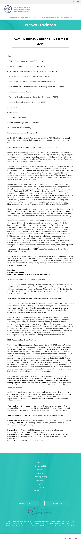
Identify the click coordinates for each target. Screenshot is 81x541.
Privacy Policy (40, 480)
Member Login (25, 503)
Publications (40, 473)
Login (72, 2)
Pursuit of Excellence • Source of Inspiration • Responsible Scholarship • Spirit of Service (40, 17)
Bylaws (40, 484)
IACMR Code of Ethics (40, 491)
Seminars (40, 470)
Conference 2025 (40, 466)
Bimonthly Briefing (40, 477)
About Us (40, 462)
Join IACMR (57, 503)
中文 (78, 1)
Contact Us (40, 487)
